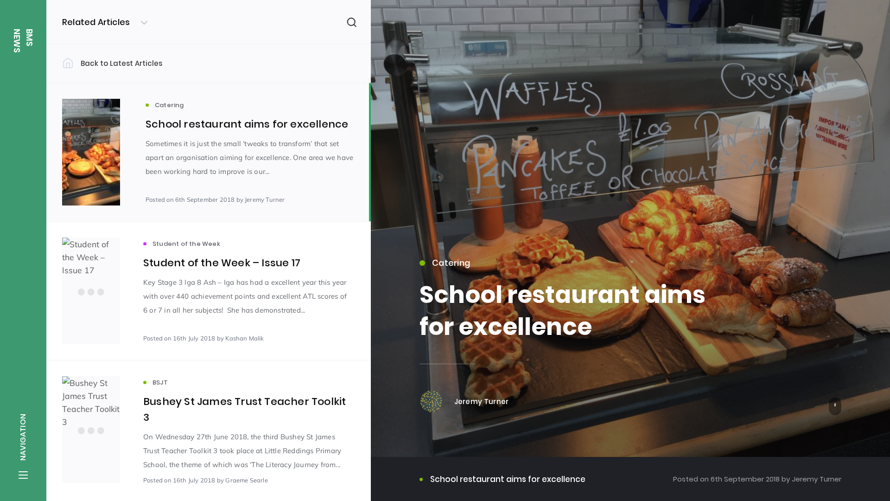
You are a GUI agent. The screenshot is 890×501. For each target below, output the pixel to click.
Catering (451, 263)
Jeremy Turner (815, 479)
